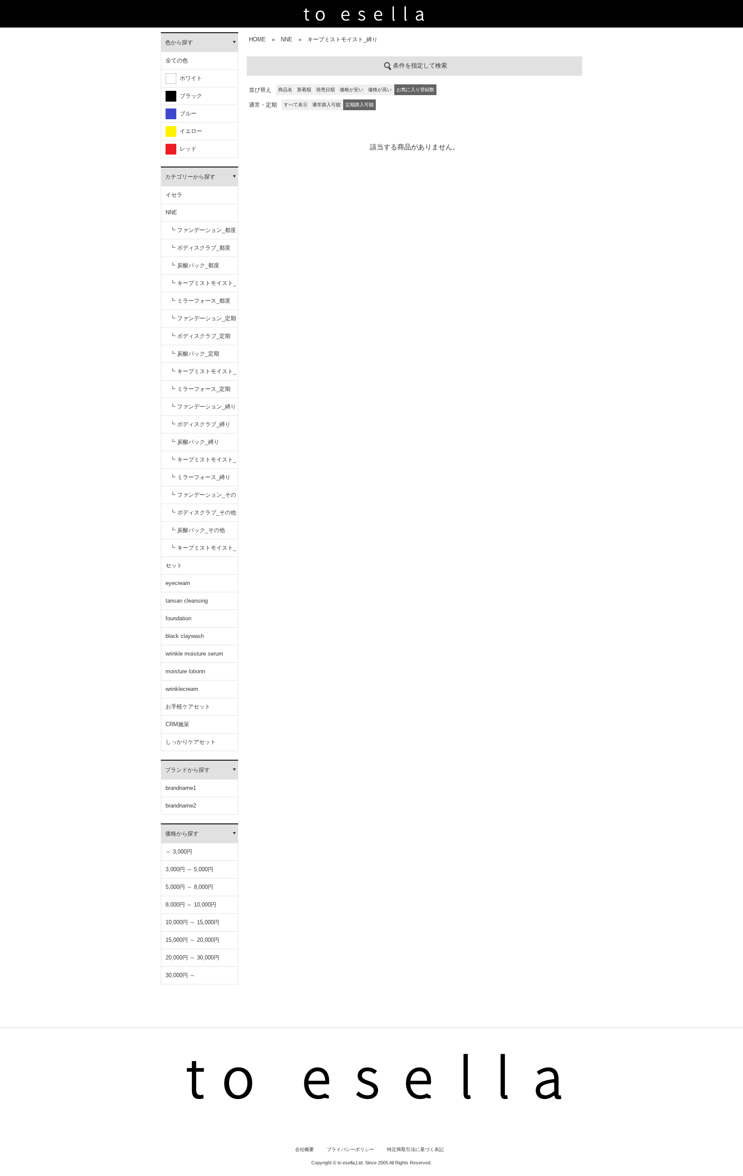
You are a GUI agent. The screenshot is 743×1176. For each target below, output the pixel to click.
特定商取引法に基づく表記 (415, 1149)
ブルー (186, 113)
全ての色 (177, 60)
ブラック (189, 96)
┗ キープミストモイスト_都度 (203, 286)
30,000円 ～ (180, 975)
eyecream (178, 583)
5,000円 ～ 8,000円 (189, 887)
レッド (186, 148)
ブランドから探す (187, 770)
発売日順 (325, 89)
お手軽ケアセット (188, 706)
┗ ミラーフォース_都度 (200, 300)
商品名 (285, 89)
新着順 (304, 89)
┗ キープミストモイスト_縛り (203, 462)
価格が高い (380, 89)
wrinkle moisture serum (194, 653)
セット (174, 565)
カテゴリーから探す (190, 176)
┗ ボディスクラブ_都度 (200, 247)
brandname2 (181, 805)
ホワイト (189, 78)
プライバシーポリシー (350, 1149)
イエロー (189, 131)
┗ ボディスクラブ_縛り (200, 424)
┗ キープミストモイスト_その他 (203, 551)
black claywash (185, 636)
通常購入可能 (326, 104)
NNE (171, 212)
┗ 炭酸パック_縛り (194, 442)
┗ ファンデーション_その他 (203, 498)
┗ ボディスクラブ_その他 (203, 512)
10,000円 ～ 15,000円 (192, 922)
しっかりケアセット (191, 742)
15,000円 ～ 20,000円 (192, 940)
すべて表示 (295, 104)
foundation (178, 618)
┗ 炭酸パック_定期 (194, 353)
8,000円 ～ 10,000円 (191, 904)
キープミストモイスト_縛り (342, 39)
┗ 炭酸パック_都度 (194, 265)
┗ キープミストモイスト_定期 (203, 374)
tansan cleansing (187, 600)
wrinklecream (182, 689)
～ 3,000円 (179, 851)
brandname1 (181, 788)
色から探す (179, 42)
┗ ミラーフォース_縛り (200, 477)
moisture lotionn (185, 671)
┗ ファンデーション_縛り (203, 406)
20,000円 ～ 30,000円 (192, 957)
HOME (257, 39)
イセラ (174, 195)
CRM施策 (177, 724)
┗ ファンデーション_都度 (203, 230)
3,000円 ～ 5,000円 (189, 869)
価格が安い (351, 89)
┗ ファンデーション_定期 (203, 318)
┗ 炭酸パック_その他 (197, 530)
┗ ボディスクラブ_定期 (200, 336)
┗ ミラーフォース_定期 (200, 389)
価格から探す (182, 833)
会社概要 (304, 1149)
